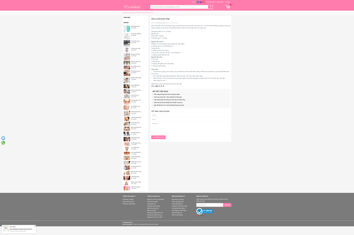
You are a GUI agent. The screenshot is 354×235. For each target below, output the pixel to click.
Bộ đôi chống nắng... (136, 77)
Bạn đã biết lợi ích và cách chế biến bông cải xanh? (169, 105)
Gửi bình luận (159, 137)
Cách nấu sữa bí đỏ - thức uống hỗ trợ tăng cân (168, 97)
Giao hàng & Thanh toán (179, 210)
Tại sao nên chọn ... (136, 48)
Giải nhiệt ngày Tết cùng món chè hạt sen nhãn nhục (169, 99)
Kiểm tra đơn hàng (177, 215)
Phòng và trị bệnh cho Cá (154, 215)
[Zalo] (3, 138)
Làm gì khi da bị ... (135, 176)
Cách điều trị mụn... (136, 66)
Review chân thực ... (136, 61)
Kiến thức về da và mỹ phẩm (155, 199)
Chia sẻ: (153, 86)
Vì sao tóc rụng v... (136, 41)
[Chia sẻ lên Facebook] (157, 86)
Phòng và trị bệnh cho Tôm (155, 212)
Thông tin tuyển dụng (129, 204)
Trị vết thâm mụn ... (136, 106)
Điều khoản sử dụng (178, 199)
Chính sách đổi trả (177, 204)
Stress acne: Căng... (136, 182)
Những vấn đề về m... (136, 127)
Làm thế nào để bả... (136, 117)
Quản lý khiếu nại (177, 212)
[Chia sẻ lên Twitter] (159, 86)
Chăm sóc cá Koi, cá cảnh (154, 217)
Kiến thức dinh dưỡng (153, 206)
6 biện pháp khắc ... (136, 156)
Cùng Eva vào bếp (152, 201)
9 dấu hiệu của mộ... (136, 161)
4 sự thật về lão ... (135, 147)
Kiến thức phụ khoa (153, 208)
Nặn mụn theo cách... (136, 171)
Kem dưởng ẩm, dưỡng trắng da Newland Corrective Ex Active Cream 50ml (32, 229)
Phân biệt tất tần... (136, 137)
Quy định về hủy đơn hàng (179, 206)
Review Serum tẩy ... (136, 90)
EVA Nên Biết (211, 2)
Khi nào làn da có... (136, 71)
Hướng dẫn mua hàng (178, 208)
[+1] (163, 86)
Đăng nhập (220, 2)
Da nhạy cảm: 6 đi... (136, 100)
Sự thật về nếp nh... (136, 132)
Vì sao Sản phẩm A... (136, 33)
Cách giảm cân (151, 204)
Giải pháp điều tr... (135, 26)
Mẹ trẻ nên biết (151, 210)
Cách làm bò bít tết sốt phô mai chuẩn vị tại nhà (168, 102)
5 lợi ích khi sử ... (135, 95)
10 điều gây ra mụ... (136, 143)
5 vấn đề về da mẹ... (136, 111)
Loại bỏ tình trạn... (135, 122)
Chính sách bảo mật (178, 201)
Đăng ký (228, 2)
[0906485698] (3, 143)
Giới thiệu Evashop (128, 199)
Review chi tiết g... (136, 54)
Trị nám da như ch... (136, 166)
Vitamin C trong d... (136, 187)
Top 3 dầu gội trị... (135, 85)
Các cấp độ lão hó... (136, 152)
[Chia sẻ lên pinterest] (161, 86)
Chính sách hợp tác (128, 201)
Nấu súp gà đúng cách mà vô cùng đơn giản (167, 94)
